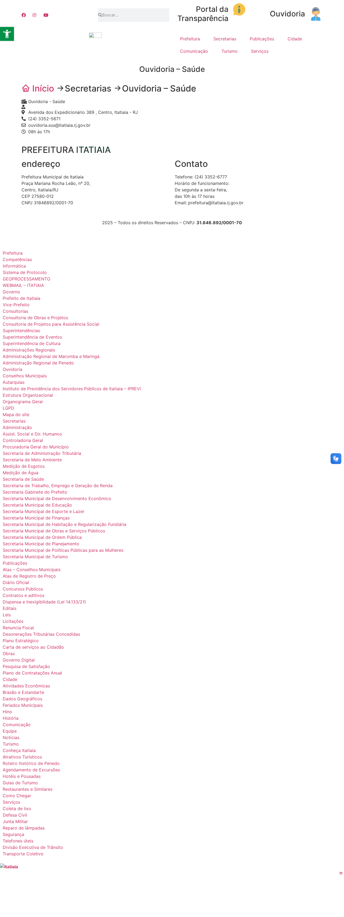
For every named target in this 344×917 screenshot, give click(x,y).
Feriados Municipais (23, 705)
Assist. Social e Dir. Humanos (32, 434)
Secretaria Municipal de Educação (37, 505)
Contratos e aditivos (23, 595)
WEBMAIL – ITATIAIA (23, 285)
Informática (14, 266)
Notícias (11, 737)
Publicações (262, 38)
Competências (17, 259)
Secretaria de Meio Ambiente (32, 459)
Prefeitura (190, 38)
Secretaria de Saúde (23, 479)
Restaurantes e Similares (27, 789)
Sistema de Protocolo (25, 272)
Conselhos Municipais (25, 375)
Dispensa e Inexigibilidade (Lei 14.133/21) (44, 602)
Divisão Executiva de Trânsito (33, 847)
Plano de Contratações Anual (32, 673)
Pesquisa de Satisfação (26, 666)
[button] (7, 34)
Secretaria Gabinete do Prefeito (35, 492)
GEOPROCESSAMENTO (26, 279)
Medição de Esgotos (24, 466)
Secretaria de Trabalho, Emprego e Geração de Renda (58, 485)
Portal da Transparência (202, 14)
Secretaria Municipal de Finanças (36, 518)
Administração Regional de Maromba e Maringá (51, 356)
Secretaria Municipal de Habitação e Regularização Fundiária (64, 524)
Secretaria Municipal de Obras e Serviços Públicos (54, 530)
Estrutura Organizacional (28, 395)
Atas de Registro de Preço (29, 576)
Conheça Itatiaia (19, 750)
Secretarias (224, 38)
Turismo (229, 51)
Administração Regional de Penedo (38, 363)
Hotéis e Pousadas (22, 776)
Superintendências (21, 330)
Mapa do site (16, 414)
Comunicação (194, 51)
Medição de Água (20, 472)
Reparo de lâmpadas (24, 828)
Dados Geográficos (22, 698)
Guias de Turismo (20, 782)
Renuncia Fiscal (18, 627)
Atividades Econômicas (26, 685)
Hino (7, 711)
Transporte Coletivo (23, 853)
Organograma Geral (23, 401)
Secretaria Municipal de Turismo (35, 556)
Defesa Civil (15, 815)
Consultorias (15, 311)
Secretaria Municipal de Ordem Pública (42, 537)
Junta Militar (15, 821)
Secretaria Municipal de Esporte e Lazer (43, 511)
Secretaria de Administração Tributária (42, 453)
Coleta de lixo (17, 808)
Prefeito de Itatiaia (21, 298)
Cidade (295, 38)
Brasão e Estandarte (23, 692)
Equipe (10, 731)
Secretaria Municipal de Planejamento (41, 543)
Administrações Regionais (29, 350)
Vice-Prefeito (16, 304)
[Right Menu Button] (341, 873)
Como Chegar (17, 795)
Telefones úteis (18, 841)
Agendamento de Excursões (31, 769)
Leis (7, 614)
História (11, 718)
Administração (17, 427)
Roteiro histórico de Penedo (31, 763)
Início (43, 88)
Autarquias (13, 382)
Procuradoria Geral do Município (36, 446)
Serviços (259, 51)
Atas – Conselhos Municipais (31, 569)
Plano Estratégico (21, 640)
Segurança (13, 834)
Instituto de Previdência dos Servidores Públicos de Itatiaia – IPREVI (72, 388)
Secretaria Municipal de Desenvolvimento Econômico (57, 498)
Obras (9, 653)
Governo (11, 291)
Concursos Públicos (23, 589)
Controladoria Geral (23, 440)
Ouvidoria (287, 13)
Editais (9, 608)
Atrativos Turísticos (22, 757)
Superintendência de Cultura (31, 343)
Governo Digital (19, 660)
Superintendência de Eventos (32, 337)
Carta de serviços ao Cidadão (33, 647)
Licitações (13, 621)
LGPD (8, 408)
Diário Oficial (16, 582)
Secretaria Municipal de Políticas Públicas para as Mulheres (63, 550)
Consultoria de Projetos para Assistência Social (51, 324)
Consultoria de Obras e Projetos (35, 317)
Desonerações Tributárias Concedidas (41, 634)
